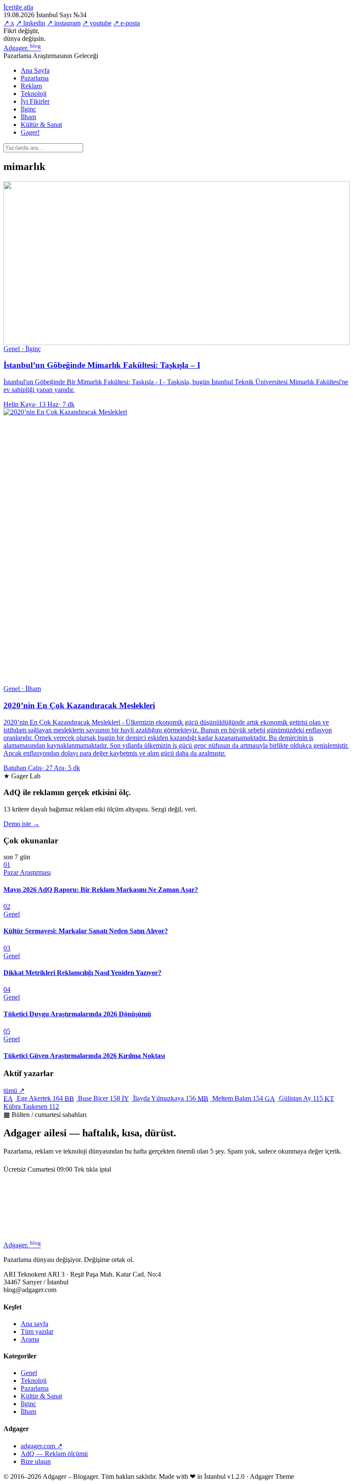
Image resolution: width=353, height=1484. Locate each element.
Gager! (30, 132)
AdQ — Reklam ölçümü (54, 1453)
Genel (29, 1372)
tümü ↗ (14, 1090)
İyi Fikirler (35, 101)
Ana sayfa (34, 1323)
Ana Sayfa (35, 70)
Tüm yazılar (37, 1331)
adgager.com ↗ (41, 1446)
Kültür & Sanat (41, 124)
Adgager (22, 48)
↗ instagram (64, 23)
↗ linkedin (30, 23)
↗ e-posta (126, 23)
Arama (30, 1339)
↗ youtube (96, 23)
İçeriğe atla (18, 7)
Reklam (31, 85)
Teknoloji (33, 93)
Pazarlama (35, 78)
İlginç (28, 109)
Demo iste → (21, 823)
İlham (28, 116)
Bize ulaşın (36, 1461)
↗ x (8, 23)
